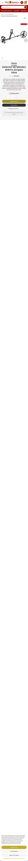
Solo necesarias (14, 851)
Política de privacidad (15, 858)
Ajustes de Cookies (14, 855)
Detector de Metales (9, 14)
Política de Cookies (7, 858)
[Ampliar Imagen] (2, 58)
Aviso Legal (22, 858)
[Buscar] (25, 7)
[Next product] (26, 18)
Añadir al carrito (14, 101)
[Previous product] (23, 18)
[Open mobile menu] (2, 2)
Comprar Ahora (14, 105)
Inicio (2, 14)
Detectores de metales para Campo (9, 16)
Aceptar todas (14, 847)
